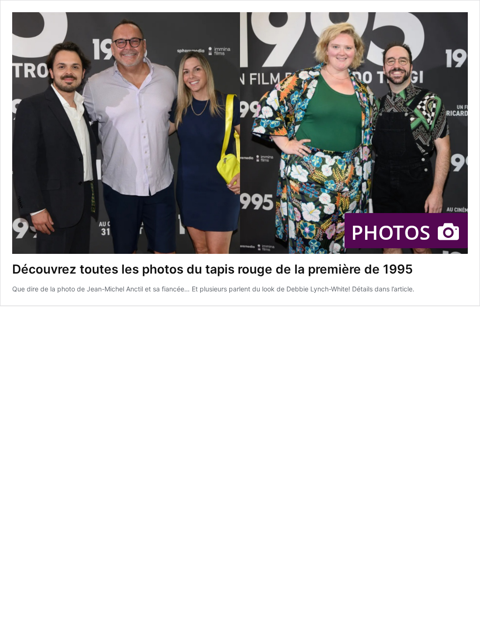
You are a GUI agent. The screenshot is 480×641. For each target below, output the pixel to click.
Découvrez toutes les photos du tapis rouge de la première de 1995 (212, 268)
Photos (393, 232)
